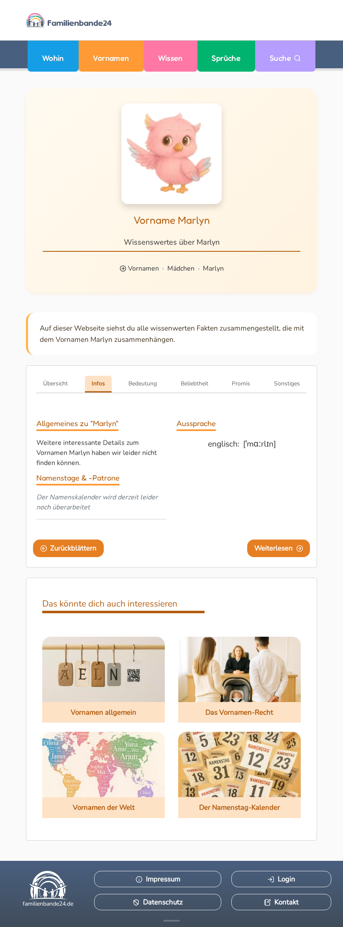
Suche (282, 58)
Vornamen (111, 58)
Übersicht (55, 383)
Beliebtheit (194, 383)
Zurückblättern (73, 548)
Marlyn (213, 268)
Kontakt (286, 902)
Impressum (163, 879)
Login (286, 879)
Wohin (53, 58)
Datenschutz (163, 902)
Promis (241, 383)
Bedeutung (142, 383)
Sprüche (226, 58)
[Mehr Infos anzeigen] (171, 920)
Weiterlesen (273, 548)
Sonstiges (287, 383)
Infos (98, 383)
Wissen (170, 58)
